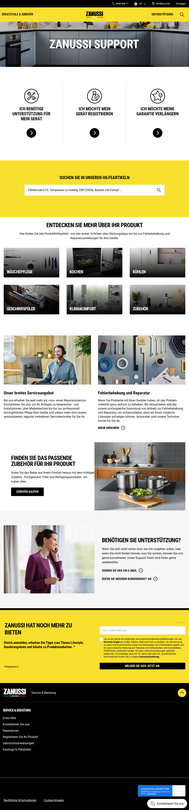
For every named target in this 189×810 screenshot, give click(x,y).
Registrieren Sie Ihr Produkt (20, 737)
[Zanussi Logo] (94, 14)
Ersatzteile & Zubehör (17, 14)
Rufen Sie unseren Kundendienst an (126, 579)
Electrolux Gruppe (112, 642)
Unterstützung (162, 14)
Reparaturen (11, 730)
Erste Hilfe (9, 718)
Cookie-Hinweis (54, 800)
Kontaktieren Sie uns (16, 724)
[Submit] (159, 190)
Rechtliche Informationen (20, 800)
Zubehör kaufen (27, 491)
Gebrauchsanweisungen (18, 743)
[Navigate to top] (182, 693)
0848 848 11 (121, 3)
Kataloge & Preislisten (17, 749)
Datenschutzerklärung (149, 657)
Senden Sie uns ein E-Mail (119, 570)
